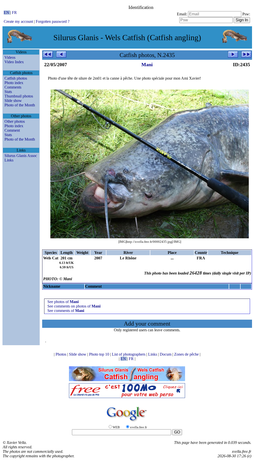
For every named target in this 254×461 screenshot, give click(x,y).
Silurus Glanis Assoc (20, 156)
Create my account (18, 21)
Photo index (13, 83)
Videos (9, 57)
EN (7, 12)
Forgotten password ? (52, 21)
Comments (12, 87)
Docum (166, 354)
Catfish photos (15, 78)
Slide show (13, 100)
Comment (12, 130)
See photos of (63, 302)
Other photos (14, 121)
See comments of (65, 310)
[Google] (127, 422)
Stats (8, 92)
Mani (147, 64)
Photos (61, 354)
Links (8, 160)
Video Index (14, 62)
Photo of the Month (19, 105)
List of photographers (129, 354)
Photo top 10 (99, 354)
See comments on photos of (73, 306)
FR (14, 12)
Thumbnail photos (18, 96)
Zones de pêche (187, 354)
